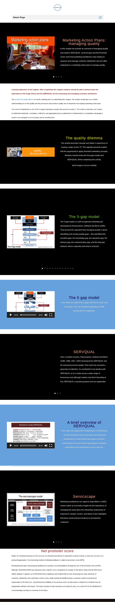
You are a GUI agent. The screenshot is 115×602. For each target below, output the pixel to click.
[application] (31, 304)
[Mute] (45, 314)
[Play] (10, 314)
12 (70, 268)
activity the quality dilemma (24, 99)
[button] (31, 304)
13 (72, 268)
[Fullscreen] (50, 314)
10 (65, 268)
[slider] (28, 315)
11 (67, 268)
